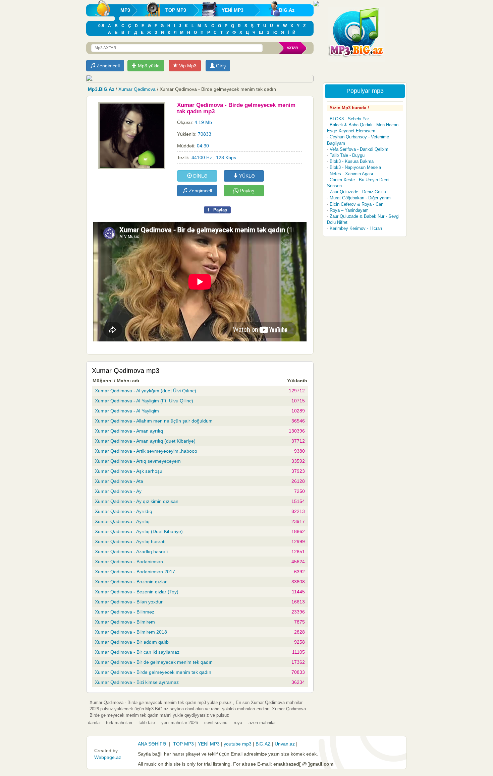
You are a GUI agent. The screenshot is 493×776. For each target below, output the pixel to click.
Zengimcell (107, 65)
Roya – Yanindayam (349, 210)
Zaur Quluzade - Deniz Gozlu (358, 191)
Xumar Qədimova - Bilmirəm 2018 (131, 632)
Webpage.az (107, 757)
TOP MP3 (175, 10)
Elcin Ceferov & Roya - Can (356, 204)
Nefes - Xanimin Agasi (351, 173)
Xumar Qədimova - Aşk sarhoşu (128, 471)
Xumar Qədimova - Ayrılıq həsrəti (130, 541)
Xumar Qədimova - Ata (119, 481)
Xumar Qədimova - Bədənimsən (129, 561)
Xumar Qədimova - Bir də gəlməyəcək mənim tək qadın (154, 662)
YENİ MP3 (232, 10)
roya (238, 722)
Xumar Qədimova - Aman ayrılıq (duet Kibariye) (145, 441)
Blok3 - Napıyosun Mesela (355, 167)
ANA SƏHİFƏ (152, 744)
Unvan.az (285, 744)
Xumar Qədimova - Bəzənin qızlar (131, 581)
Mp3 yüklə (148, 65)
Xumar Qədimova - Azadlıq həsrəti (131, 551)
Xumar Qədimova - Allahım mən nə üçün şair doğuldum (154, 421)
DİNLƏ (200, 176)
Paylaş (246, 190)
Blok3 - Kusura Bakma (352, 161)
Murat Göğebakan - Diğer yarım (360, 197)
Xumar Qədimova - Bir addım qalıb (132, 642)
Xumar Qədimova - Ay (118, 491)
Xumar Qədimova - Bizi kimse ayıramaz (137, 682)
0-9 (101, 25)
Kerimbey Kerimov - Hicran (356, 228)
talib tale (147, 722)
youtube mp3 (238, 744)
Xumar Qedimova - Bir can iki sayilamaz (137, 652)
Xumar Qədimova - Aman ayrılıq (129, 431)
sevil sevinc (215, 722)
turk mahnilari (119, 722)
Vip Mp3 (187, 65)
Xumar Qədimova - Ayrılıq (122, 521)
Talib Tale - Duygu (347, 155)
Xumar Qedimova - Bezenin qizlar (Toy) (136, 591)
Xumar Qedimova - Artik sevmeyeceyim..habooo (146, 451)
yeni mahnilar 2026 (179, 722)
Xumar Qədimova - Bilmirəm (125, 622)
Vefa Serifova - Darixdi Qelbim (359, 149)
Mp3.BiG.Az (101, 89)
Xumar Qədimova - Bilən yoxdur (129, 601)
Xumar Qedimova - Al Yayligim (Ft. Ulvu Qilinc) (144, 400)
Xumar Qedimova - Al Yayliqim (127, 410)
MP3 (125, 10)
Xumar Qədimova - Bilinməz (124, 612)
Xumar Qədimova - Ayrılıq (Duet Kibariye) (139, 531)
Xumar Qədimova (137, 89)
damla (94, 722)
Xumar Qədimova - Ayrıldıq (123, 511)
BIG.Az (286, 10)
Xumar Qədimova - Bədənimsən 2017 (135, 571)
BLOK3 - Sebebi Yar (349, 118)
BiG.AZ (263, 744)
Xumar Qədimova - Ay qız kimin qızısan (136, 501)
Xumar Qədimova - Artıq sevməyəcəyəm (138, 461)
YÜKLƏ (246, 176)
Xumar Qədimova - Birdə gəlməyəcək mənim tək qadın (153, 672)
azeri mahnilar (262, 722)
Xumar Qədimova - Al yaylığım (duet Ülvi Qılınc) (145, 390)
